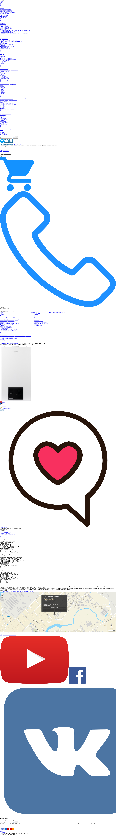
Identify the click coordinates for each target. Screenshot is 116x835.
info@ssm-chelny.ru (4, 151)
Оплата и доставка (6, 403)
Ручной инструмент (4, 50)
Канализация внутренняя (6, 58)
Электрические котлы (5, 6)
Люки (1, 53)
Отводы (2, 54)
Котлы (1, 2)
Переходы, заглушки (4, 55)
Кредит (1, 130)
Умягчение (2, 42)
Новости (2, 120)
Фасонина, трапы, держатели (6, 68)
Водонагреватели (4, 39)
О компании (3, 118)
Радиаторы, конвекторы (5, 114)
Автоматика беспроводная (6, 28)
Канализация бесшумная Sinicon (7, 44)
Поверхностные (3, 19)
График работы (3, 119)
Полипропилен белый (5, 112)
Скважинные (3, 17)
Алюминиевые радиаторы (6, 10)
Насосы (1, 14)
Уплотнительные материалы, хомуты (8, 104)
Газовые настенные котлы (6, 4)
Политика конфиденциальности (7, 127)
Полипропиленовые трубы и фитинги (9, 70)
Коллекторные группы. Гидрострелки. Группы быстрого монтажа (15, 30)
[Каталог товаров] (58, 310)
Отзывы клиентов (4, 122)
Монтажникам (3, 134)
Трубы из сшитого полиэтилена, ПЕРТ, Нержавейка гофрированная (15, 97)
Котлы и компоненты (5, 110)
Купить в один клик (5, 533)
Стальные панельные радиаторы (7, 12)
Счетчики (2, 93)
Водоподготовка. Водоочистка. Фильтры (9, 40)
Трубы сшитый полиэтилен (6, 99)
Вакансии (2, 123)
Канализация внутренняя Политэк (8, 59)
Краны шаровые (3, 38)
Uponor (1, 102)
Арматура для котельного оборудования (9, 35)
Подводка (2, 89)
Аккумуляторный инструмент (7, 46)
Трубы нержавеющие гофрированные (8, 100)
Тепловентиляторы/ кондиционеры (8, 94)
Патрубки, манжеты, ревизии (6, 64)
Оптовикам (2, 133)
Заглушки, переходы (4, 60)
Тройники (2, 56)
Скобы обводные (4, 77)
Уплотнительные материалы (6, 103)
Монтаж (4, 406)
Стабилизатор (3, 24)
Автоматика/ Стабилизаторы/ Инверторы (9, 21)
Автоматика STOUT (4, 29)
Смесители (2, 92)
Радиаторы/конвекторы (5, 9)
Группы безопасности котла (6, 34)
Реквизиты (2, 125)
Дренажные (2, 20)
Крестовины (3, 61)
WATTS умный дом (4, 26)
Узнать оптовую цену (5, 535)
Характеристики (4, 536)
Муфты (1, 62)
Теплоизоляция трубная (5, 95)
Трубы (1, 57)
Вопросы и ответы (6, 408)
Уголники (2, 75)
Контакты (2, 132)
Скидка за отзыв (4, 527)
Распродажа (2, 108)
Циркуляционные (4, 15)
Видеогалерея (3, 121)
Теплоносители (3, 96)
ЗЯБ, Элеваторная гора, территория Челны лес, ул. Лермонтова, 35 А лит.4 (17, 591)
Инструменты (3, 45)
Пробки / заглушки (4, 78)
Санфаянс (2, 90)
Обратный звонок (4, 150)
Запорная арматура (4, 71)
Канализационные (4, 18)
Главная (2, 343)
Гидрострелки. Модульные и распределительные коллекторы (14, 33)
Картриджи (2, 106)
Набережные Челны (6, 154)
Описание (10, 536)
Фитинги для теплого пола (6, 101)
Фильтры (2, 79)
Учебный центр (3, 124)
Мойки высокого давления (6, 49)
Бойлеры (2, 8)
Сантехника (3, 88)
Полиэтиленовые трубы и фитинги (8, 84)
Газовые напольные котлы (6, 5)
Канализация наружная (5, 51)
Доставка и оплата (4, 126)
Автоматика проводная (5, 27)
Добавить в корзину (6, 532)
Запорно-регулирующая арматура (7, 36)
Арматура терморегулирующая (7, 109)
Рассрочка (2, 832)
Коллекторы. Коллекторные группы (8, 31)
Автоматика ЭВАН (4, 25)
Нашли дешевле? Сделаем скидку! (8, 534)
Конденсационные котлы (6, 3)
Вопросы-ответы (4, 131)
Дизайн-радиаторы (4, 13)
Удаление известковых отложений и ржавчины (11, 41)
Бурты (1, 83)
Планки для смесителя (5, 81)
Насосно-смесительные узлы (6, 32)
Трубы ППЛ (3, 74)
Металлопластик (4, 69)
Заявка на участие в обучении (7, 129)
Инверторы (2, 23)
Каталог (2, 1)
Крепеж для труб (4, 80)
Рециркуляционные (4, 16)
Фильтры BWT (3, 43)
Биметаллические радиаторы (6, 11)
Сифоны (2, 91)
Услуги (1, 117)
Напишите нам (12, 635)
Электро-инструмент (5, 48)
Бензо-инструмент (4, 47)
